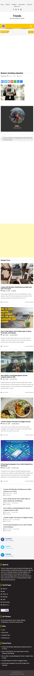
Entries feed (5, 632)
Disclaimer (14, 4)
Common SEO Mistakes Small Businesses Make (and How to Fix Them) (16, 288)
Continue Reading (29, 302)
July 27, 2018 (12, 76)
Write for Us (17, 6)
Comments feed (6, 635)
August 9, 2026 (6, 291)
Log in (3, 630)
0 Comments (5, 302)
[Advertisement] (17, 54)
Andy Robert (14, 335)
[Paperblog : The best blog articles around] (5, 611)
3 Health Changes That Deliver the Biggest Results (16, 421)
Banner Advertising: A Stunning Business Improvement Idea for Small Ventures (17, 139)
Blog (4, 591)
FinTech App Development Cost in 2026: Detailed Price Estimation (17, 465)
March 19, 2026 (6, 423)
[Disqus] (17, 163)
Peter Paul (14, 379)
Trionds (17, 16)
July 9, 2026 (5, 335)
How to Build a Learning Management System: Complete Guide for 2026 (14, 376)
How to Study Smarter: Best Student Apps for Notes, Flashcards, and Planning (16, 332)
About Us (8, 4)
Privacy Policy (22, 4)
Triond (22, 674)
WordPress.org (5, 638)
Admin (20, 76)
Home (2, 4)
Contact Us (29, 4)
